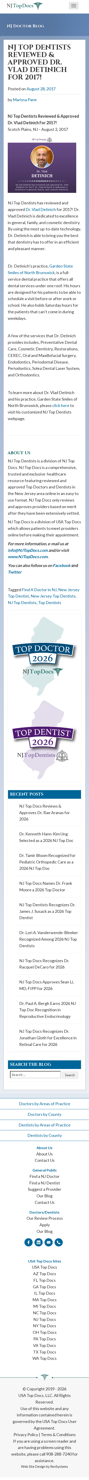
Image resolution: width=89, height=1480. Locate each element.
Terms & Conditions (58, 1434)
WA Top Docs (44, 1358)
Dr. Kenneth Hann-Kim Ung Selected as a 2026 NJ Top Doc (46, 837)
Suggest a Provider (44, 1189)
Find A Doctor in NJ (39, 589)
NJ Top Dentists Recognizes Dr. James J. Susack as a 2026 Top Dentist (47, 911)
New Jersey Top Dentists (53, 595)
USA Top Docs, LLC (35, 1395)
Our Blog (44, 1195)
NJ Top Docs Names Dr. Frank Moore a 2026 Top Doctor (45, 886)
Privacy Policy (25, 1434)
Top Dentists (49, 602)
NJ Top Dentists (22, 602)
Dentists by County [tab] (44, 1135)
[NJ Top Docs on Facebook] (28, 1242)
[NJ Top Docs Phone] (59, 1242)
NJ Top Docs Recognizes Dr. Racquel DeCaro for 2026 (44, 964)
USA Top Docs (44, 1267)
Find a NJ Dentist (44, 1182)
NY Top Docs (44, 1325)
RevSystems (59, 1466)
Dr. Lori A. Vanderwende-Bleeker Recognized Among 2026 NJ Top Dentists (48, 939)
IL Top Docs (44, 1293)
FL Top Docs (44, 1280)
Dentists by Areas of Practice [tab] (44, 1124)
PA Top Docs (44, 1338)
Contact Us (45, 1160)
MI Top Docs (44, 1306)
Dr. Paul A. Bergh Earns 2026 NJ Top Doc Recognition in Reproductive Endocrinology (47, 1010)
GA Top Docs (44, 1286)
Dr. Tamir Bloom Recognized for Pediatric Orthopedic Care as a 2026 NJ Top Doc (47, 862)
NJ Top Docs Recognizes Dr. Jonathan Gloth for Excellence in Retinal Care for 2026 (48, 1038)
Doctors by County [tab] (44, 1114)
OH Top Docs (45, 1332)
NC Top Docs (44, 1312)
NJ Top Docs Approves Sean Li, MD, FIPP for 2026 (46, 985)
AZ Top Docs (44, 1273)
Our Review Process (44, 1218)
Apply (44, 1224)
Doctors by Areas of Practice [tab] (44, 1103)
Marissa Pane (25, 99)
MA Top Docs (44, 1299)
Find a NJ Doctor (44, 1176)
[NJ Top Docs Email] (48, 1242)
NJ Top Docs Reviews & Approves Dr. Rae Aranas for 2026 (44, 812)
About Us (44, 1153)
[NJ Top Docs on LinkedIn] (38, 1242)
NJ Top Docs (44, 1319)
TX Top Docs (44, 1351)
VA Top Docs (44, 1345)
